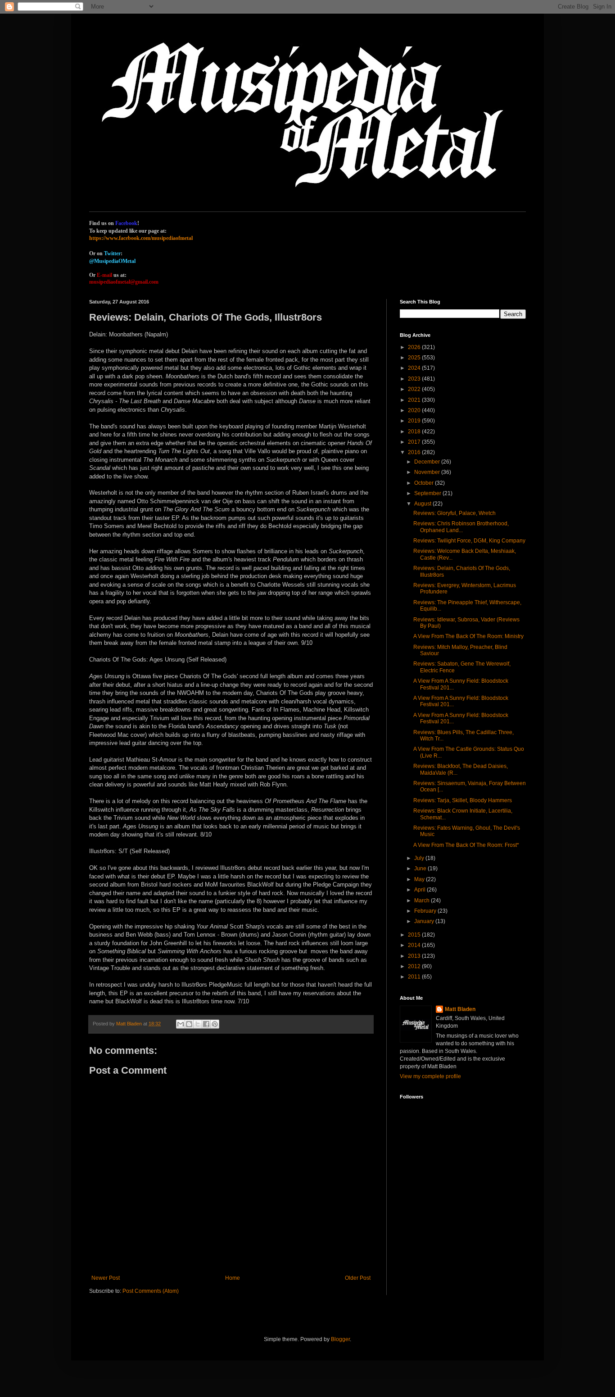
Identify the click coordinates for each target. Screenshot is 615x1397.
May (420, 879)
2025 (415, 357)
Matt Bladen (460, 1009)
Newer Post (105, 1278)
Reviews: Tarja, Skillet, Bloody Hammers (462, 800)
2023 (415, 379)
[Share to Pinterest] (214, 1024)
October (424, 483)
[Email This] (180, 1024)
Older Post (358, 1278)
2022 (415, 389)
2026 (415, 347)
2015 (415, 935)
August (423, 504)
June (421, 868)
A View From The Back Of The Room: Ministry (468, 636)
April (420, 890)
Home (232, 1278)
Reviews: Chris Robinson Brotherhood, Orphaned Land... (461, 526)
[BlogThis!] (189, 1024)
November (427, 472)
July (419, 858)
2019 (415, 421)
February (426, 911)
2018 (415, 431)
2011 (415, 977)
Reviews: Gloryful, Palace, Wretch (454, 513)
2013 (415, 956)
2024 (415, 368)
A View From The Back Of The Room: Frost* (466, 845)
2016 (415, 452)
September (428, 493)
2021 (415, 400)
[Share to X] (197, 1024)
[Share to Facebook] (206, 1024)
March (422, 900)
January (424, 921)
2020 (415, 410)
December (427, 462)
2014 (415, 945)
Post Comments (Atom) (150, 1291)
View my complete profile (430, 1076)
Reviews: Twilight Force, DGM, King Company (469, 541)
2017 (415, 442)
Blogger (340, 1339)
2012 (415, 966)
